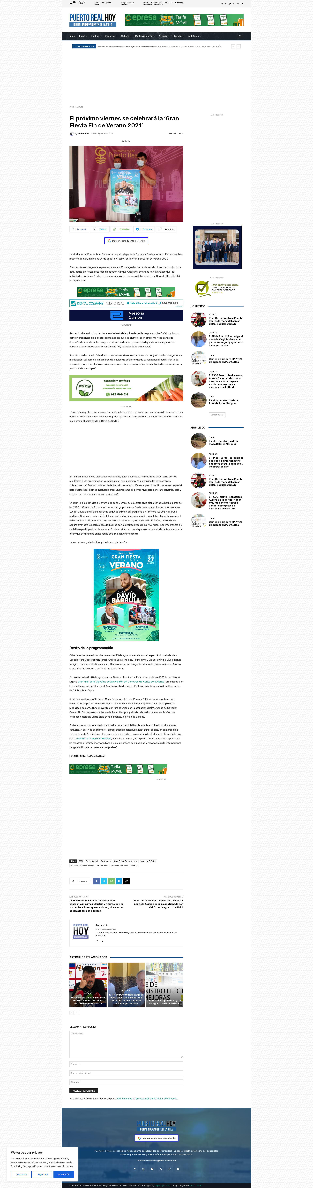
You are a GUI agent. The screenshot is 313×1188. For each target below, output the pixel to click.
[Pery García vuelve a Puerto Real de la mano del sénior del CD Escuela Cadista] (88, 985)
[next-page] (77, 1013)
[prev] (233, 46)
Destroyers (106, 861)
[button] (240, 36)
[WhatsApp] (238, 4)
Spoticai (134, 865)
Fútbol (87, 994)
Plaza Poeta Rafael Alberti (82, 865)
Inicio (71, 106)
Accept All (63, 1174)
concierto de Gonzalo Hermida (94, 738)
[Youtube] (242, 4)
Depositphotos (162, 1185)
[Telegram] (230, 4)
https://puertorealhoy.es (106, 929)
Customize (21, 1174)
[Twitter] (234, 4)
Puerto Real (102, 865)
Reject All (43, 1174)
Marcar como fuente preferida (128, 240)
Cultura (79, 106)
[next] (239, 46)
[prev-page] (71, 1013)
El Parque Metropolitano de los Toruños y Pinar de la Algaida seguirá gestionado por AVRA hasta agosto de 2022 (157, 904)
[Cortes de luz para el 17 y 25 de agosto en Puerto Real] (164, 985)
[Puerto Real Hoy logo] (156, 1125)
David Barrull (92, 861)
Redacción (83, 134)
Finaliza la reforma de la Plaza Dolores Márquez (124, 46)
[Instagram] (226, 4)
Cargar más (216, 414)
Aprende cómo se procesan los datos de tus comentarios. (147, 1098)
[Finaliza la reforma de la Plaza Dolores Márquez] (199, 400)
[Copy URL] (126, 881)
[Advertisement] (156, 77)
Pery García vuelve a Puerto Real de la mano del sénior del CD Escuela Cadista (88, 1000)
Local (164, 996)
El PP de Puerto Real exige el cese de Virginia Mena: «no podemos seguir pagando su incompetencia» (126, 999)
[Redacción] (72, 133)
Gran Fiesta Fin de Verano (125, 861)
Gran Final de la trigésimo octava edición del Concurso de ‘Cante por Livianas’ (121, 681)
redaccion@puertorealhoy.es (161, 1160)
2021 (81, 861)
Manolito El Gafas (148, 861)
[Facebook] (222, 4)
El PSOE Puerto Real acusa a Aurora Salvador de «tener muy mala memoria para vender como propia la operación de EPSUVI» (226, 381)
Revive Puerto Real (119, 865)
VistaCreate (195, 1185)
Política (125, 991)
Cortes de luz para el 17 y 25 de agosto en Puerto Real (164, 1002)
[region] (42, 1164)
